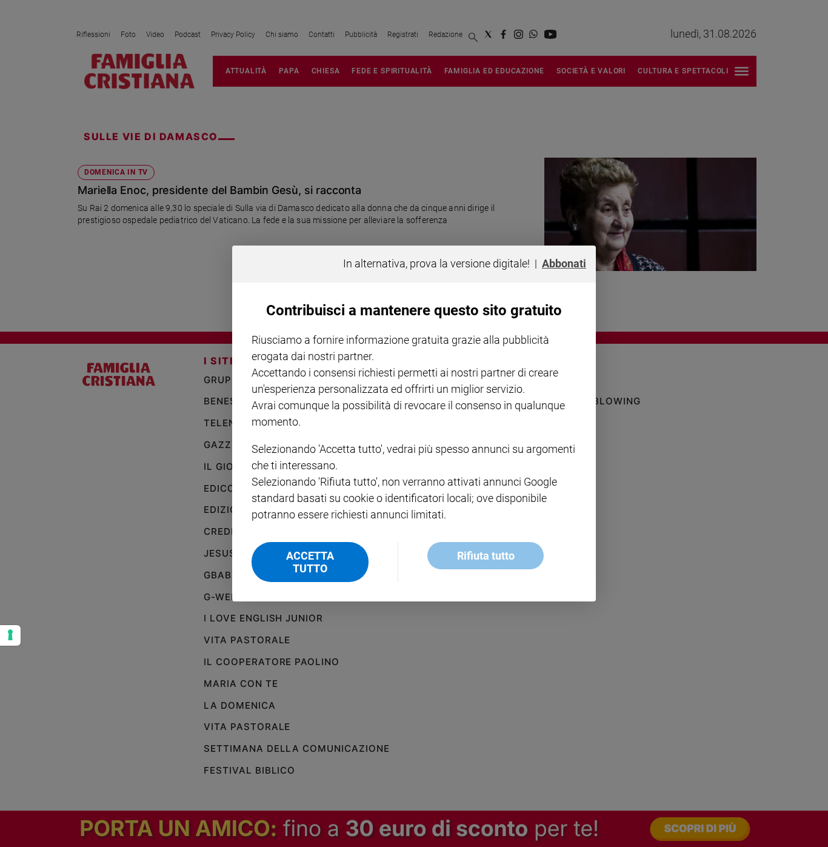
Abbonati (564, 263)
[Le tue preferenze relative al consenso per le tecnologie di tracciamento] (10, 635)
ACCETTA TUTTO (310, 562)
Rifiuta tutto (486, 555)
